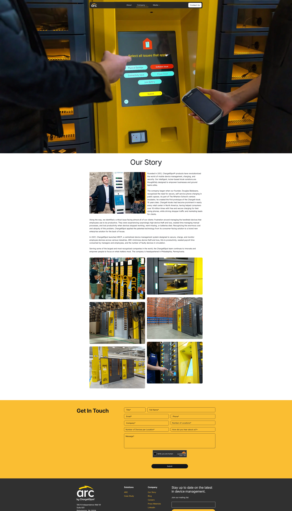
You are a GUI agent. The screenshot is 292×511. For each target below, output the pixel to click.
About (129, 5)
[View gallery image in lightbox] (117, 278)
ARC (126, 492)
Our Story (152, 492)
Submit (169, 466)
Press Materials (154, 504)
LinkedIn (151, 507)
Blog (150, 496)
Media (155, 5)
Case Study (129, 496)
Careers (151, 500)
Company (141, 5)
